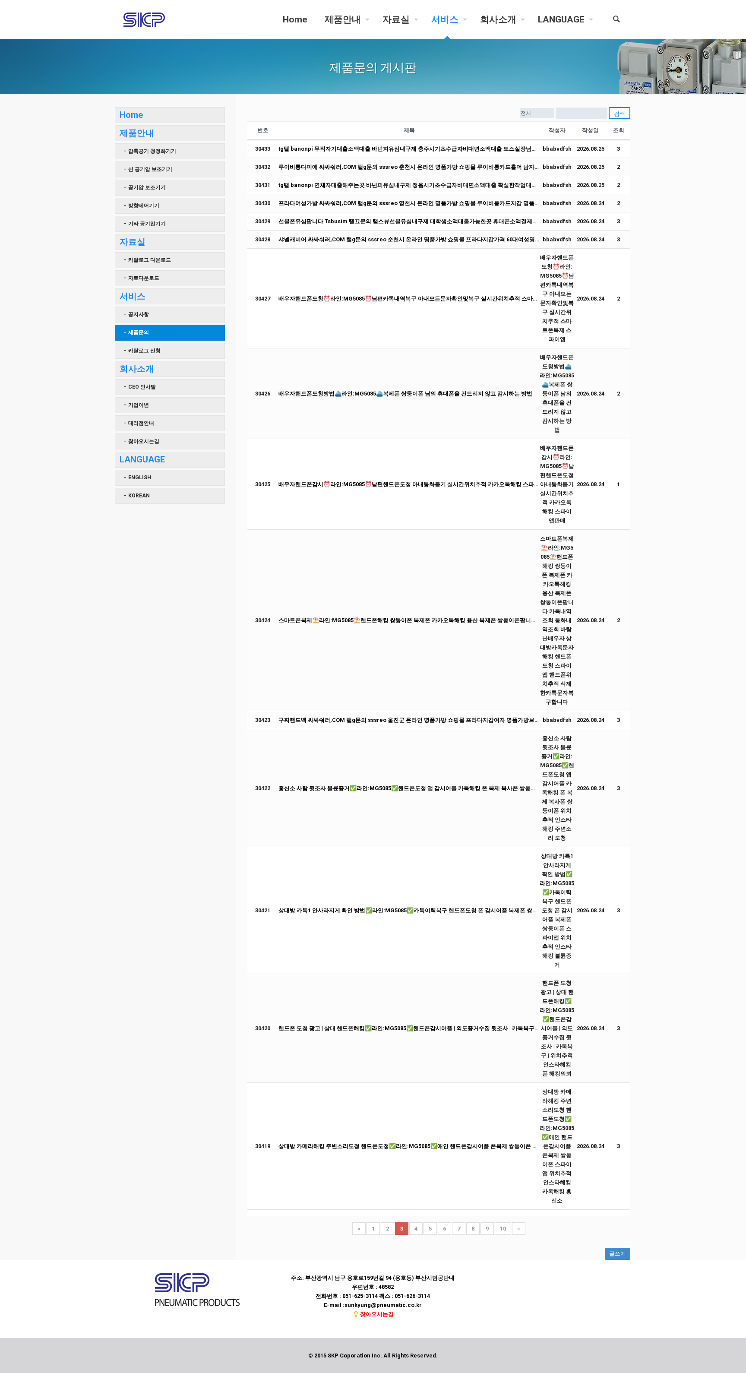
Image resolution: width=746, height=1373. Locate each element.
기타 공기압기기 (147, 224)
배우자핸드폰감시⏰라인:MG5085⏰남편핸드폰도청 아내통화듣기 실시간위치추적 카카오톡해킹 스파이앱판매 (417, 484)
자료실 (132, 242)
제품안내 (137, 133)
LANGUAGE (142, 459)
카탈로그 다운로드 (149, 260)
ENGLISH (139, 478)
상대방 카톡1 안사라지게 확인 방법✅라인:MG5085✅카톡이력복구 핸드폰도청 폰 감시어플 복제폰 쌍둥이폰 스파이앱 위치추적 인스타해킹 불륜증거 (464, 910)
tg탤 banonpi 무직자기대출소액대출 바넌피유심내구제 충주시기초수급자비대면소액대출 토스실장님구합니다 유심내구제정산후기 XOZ (448, 149)
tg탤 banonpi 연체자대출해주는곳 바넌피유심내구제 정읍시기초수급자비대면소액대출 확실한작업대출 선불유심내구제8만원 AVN (441, 185)
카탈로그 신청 (144, 351)
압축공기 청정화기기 (152, 151)
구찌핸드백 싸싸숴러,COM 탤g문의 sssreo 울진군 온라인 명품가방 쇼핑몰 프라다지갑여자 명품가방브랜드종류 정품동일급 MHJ (439, 720)
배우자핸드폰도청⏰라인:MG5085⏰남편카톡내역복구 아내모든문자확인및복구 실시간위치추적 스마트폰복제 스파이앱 (428, 298)
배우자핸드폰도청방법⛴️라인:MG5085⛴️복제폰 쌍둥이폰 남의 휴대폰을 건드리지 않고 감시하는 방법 (405, 393)
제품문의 (138, 332)
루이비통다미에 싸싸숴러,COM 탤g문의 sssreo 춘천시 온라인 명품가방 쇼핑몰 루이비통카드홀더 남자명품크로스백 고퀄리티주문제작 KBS (452, 167)
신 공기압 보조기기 (150, 169)
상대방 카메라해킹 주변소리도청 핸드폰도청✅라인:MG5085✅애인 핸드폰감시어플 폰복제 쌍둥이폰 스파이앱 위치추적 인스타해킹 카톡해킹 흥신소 (464, 1146)
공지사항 (138, 314)
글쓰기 (617, 1253)
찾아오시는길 (143, 441)
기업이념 (138, 405)
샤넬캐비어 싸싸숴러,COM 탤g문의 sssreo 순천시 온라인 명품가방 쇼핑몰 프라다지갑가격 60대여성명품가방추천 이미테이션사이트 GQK (450, 239)
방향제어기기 (143, 205)
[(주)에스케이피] (144, 19)
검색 (619, 114)
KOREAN (139, 496)
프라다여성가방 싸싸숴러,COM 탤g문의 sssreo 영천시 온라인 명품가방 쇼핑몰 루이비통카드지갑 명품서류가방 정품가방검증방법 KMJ (447, 203)
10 (503, 1228)
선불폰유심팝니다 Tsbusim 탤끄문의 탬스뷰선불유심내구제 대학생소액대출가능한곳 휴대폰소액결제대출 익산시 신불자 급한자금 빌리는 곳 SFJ (458, 221)
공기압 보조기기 (147, 187)
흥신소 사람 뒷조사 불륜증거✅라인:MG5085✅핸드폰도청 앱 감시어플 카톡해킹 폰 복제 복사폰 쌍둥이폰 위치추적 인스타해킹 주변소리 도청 (454, 788)
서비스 (132, 296)
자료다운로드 (143, 278)
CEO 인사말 (142, 387)
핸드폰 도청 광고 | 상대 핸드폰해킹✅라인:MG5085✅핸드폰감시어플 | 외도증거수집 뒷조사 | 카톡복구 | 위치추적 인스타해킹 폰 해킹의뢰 (449, 1028)
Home (131, 115)
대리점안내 (141, 423)
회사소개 (137, 369)
